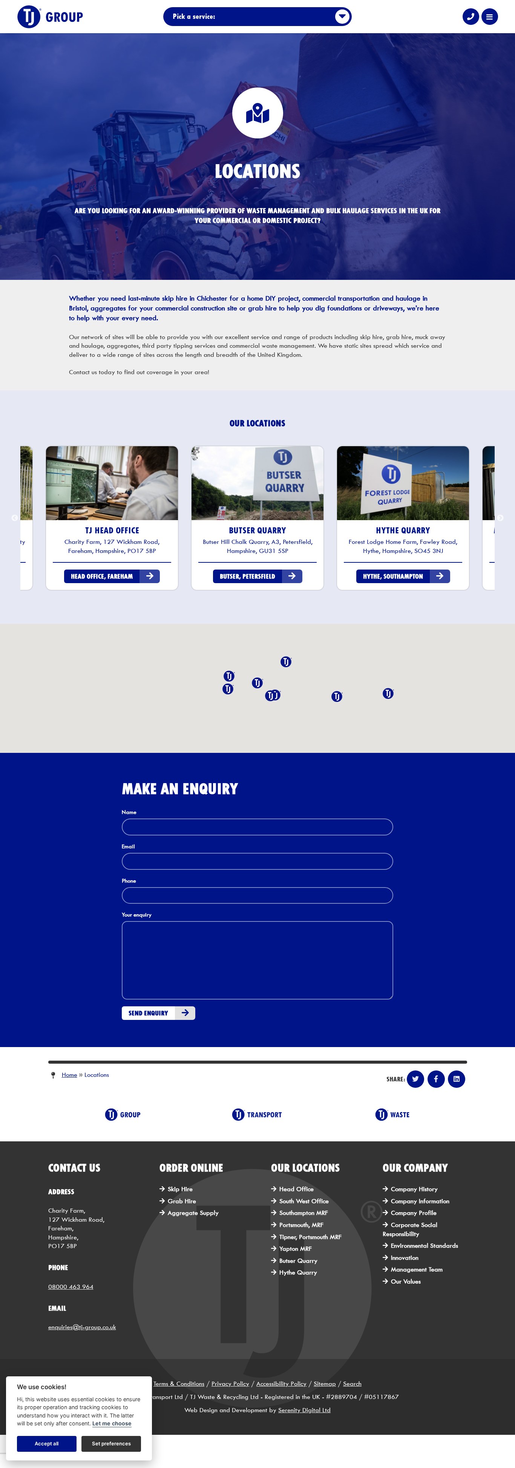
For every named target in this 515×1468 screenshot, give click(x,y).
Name (129, 812)
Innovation (404, 1257)
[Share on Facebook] (436, 1079)
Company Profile (414, 1212)
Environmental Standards (424, 1245)
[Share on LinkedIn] (456, 1079)
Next (500, 518)
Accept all (46, 1444)
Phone (129, 881)
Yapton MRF (295, 1248)
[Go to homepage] (64, 17)
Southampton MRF (303, 1212)
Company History (414, 1189)
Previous (14, 518)
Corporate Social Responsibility (410, 1229)
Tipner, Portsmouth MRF (310, 1237)
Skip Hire (180, 1189)
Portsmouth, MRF (301, 1224)
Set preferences (111, 1444)
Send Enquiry (148, 1013)
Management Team (417, 1269)
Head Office (296, 1189)
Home (69, 1074)
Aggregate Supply (193, 1212)
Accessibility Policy (281, 1383)
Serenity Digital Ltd (304, 1410)
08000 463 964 (70, 1286)
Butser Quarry (298, 1260)
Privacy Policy (230, 1383)
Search (352, 1383)
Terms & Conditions (178, 1383)
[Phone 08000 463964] (471, 16)
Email (128, 846)
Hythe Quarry (298, 1272)
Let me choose (112, 1423)
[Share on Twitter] (415, 1079)
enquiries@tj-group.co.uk (82, 1327)
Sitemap (325, 1383)
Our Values (406, 1281)
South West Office (304, 1201)
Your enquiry (137, 915)
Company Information (420, 1201)
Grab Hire (182, 1201)
